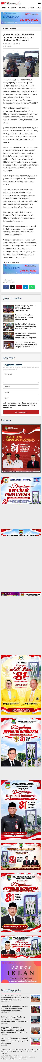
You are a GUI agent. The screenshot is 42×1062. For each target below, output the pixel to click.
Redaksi (16, 1055)
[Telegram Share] (25, 287)
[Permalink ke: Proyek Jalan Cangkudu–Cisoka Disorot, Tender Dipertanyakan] (8, 318)
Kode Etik (24, 1057)
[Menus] (39, 3)
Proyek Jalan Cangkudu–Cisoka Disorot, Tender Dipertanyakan (24, 317)
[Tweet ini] (12, 287)
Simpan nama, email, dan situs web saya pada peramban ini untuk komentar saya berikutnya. (20, 405)
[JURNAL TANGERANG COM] (10, 3)
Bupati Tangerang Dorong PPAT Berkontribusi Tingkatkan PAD (25, 308)
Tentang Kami (6, 1055)
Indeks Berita (22, 1059)
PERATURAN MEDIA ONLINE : (10, 1057)
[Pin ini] (19, 287)
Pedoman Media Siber (8, 1059)
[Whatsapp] (32, 287)
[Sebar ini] (6, 287)
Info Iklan (33, 1057)
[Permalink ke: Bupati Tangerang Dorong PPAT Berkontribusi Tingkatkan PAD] (8, 309)
